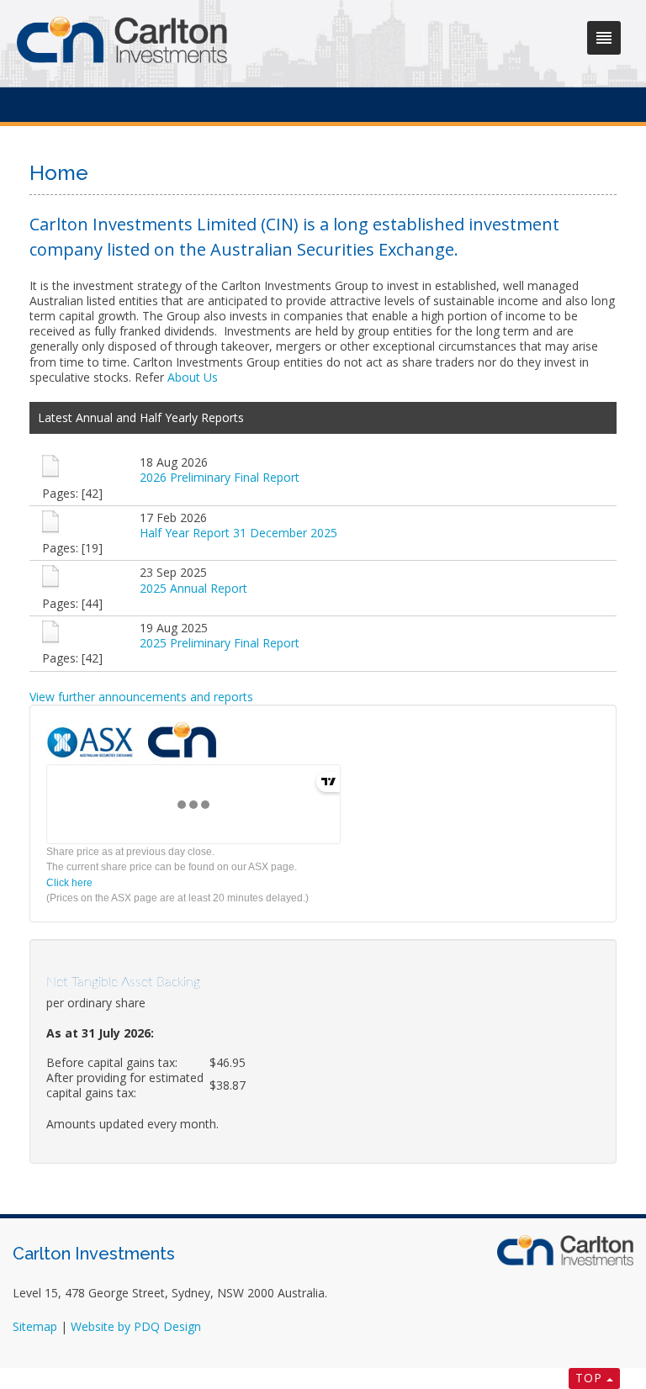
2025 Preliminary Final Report (219, 643)
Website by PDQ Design (136, 1326)
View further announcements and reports (141, 697)
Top (588, 1378)
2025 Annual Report (193, 588)
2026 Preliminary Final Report (219, 477)
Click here (69, 883)
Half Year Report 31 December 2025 (238, 533)
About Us (192, 377)
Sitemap (35, 1326)
